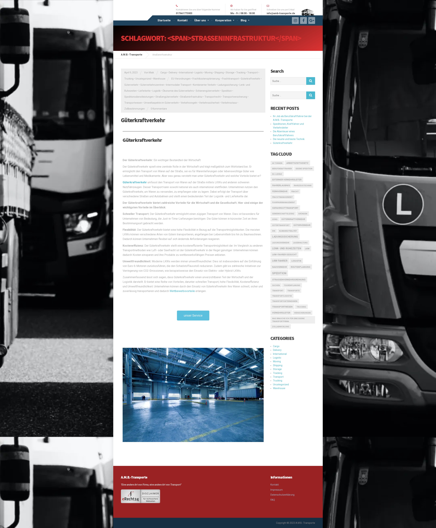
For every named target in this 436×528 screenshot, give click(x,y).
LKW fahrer (279, 260)
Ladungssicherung (228, 84)
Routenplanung (300, 267)
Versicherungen (302, 313)
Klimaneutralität (288, 231)
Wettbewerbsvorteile (182, 291)
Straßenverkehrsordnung (289, 279)
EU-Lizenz (277, 174)
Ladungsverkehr (280, 243)
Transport (252, 72)
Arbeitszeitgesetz (297, 163)
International (186, 72)
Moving (209, 72)
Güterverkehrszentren (152, 84)
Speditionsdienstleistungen (139, 96)
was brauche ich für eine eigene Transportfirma (288, 320)
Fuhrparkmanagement (283, 202)
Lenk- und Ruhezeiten (286, 248)
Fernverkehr (279, 191)
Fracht (295, 191)
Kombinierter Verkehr (204, 84)
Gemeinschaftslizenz (283, 214)
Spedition (227, 90)
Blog (243, 20)
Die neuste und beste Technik (289, 139)
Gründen (302, 214)
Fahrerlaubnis (281, 185)
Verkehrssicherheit (209, 102)
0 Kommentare (159, 108)
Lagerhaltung (300, 243)
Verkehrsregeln (189, 102)
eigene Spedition (304, 169)
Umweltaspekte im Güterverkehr (161, 102)
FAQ (272, 499)
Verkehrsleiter (281, 312)
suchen (276, 285)
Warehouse (159, 78)
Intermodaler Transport (178, 84)
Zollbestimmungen (134, 108)
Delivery (173, 72)
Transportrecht (213, 96)
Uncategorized (143, 78)
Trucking (129, 78)
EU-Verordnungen (181, 78)
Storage (230, 72)
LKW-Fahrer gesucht (284, 254)
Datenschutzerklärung (282, 494)
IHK (273, 231)
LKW (307, 248)
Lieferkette (145, 90)
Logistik (156, 90)
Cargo (163, 72)
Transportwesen (133, 102)
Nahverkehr (279, 267)
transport (277, 291)
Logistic (199, 72)
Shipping (219, 72)
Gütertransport (281, 225)
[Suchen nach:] (288, 81)
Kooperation (223, 20)
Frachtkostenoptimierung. (206, 78)
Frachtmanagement (282, 197)
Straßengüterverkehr (166, 96)
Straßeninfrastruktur (191, 96)
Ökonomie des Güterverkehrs (178, 90)
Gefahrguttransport (285, 208)
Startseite (164, 20)
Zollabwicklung (280, 327)
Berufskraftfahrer (282, 169)
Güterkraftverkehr (250, 78)
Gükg (274, 219)
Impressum (276, 489)
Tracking (240, 72)
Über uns (200, 20)
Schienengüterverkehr (208, 90)
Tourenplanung (292, 285)
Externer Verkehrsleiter (286, 179)
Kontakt (182, 20)
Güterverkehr (131, 84)
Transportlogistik (282, 296)
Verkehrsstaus (229, 102)
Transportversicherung (235, 96)
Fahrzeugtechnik (303, 185)
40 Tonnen (277, 163)
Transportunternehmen (284, 301)
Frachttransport (230, 78)
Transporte (293, 291)
